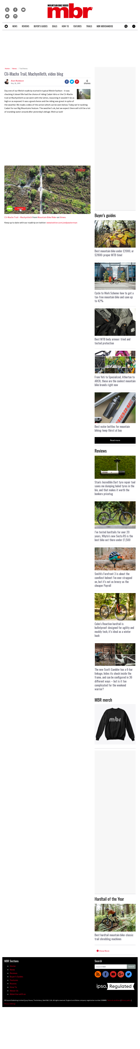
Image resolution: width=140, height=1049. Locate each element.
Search (131, 966)
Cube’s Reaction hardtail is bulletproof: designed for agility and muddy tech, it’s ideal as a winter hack (114, 629)
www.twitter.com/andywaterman (61, 222)
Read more (115, 440)
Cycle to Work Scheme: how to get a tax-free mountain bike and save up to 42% (114, 297)
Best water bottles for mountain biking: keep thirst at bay (112, 428)
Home (7, 68)
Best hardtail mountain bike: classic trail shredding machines (114, 937)
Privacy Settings (9, 1004)
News (14, 68)
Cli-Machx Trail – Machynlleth (18, 217)
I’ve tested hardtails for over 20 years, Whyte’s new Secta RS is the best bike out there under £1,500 (114, 536)
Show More (104, 950)
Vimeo (63, 217)
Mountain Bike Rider (47, 217)
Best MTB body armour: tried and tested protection (112, 341)
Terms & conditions (113, 1000)
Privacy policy (126, 1000)
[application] (47, 190)
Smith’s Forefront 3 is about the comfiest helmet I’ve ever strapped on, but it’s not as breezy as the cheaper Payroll (113, 579)
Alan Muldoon (17, 80)
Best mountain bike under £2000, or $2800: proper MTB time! (114, 253)
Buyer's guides (105, 215)
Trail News (23, 68)
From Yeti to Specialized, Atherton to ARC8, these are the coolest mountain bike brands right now (115, 381)
